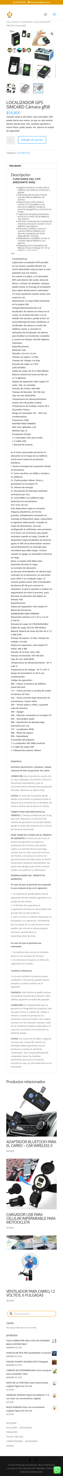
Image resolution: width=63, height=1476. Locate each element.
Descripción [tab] (15, 165)
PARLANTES (12, 1432)
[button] (52, 34)
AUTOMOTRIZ (26, 22)
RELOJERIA (11, 1423)
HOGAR (9, 1445)
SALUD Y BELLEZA (14, 1436)
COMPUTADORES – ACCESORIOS (22, 1441)
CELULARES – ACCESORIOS (19, 1427)
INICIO (15, 22)
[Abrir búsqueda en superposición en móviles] (31, 1313)
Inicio (8, 22)
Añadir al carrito (32, 140)
